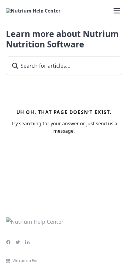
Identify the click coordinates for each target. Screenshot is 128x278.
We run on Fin (25, 260)
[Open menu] (116, 10)
